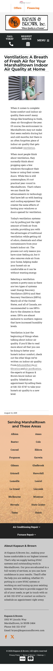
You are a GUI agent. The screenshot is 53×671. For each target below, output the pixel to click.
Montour (38, 496)
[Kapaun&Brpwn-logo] (26, 16)
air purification (33, 368)
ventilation (29, 147)
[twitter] (12, 637)
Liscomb (38, 488)
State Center (38, 504)
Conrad (15, 449)
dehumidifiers (24, 364)
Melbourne (14, 496)
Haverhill (38, 473)
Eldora (38, 449)
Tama (15, 512)
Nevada (14, 504)
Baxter (15, 441)
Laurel (38, 481)
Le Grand (15, 488)
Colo (38, 441)
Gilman (15, 465)
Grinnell (14, 473)
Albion (14, 434)
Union (38, 512)
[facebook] (6, 637)
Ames (38, 434)
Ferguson (14, 457)
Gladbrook (38, 465)
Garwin (38, 457)
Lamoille (15, 481)
